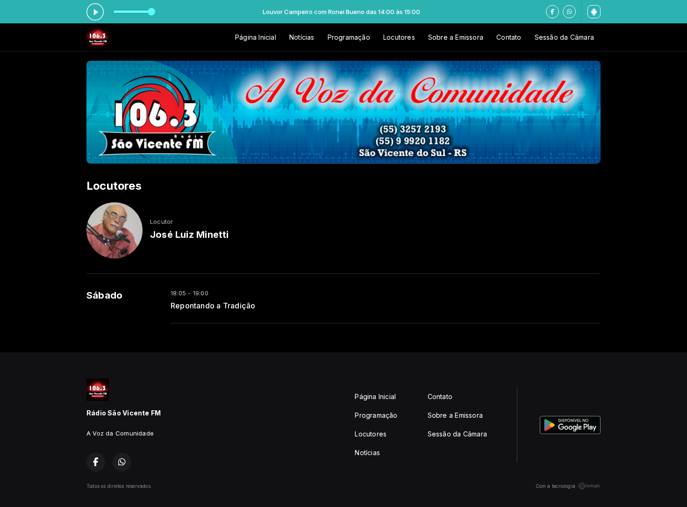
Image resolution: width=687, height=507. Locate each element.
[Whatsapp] (569, 11)
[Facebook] (552, 11)
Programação (349, 37)
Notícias (302, 37)
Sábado (104, 295)
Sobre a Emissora (455, 37)
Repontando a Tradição (213, 305)
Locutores (399, 37)
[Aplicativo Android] (594, 11)
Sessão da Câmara (564, 37)
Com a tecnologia (555, 486)
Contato (508, 37)
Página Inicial (255, 37)
